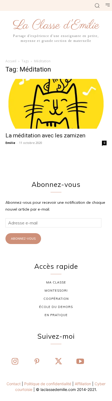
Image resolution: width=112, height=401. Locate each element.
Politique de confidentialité (47, 383)
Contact (14, 383)
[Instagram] (14, 361)
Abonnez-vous (23, 238)
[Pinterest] (36, 361)
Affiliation (83, 383)
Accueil (10, 61)
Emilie (10, 143)
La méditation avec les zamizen (45, 135)
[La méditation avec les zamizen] (56, 104)
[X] (58, 361)
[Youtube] (80, 361)
